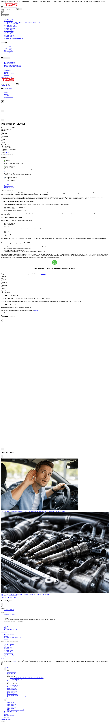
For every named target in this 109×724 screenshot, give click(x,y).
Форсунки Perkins (8, 31)
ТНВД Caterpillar (8, 51)
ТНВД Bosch (7, 46)
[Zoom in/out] (4, 721)
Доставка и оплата (9, 73)
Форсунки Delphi (8, 29)
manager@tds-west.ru (9, 614)
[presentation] (1, 111)
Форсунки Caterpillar (9, 28)
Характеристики (8, 186)
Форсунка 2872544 (12, 26)
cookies (15, 661)
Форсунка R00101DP (13, 23)
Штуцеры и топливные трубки (12, 66)
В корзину (3, 157)
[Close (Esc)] (1, 721)
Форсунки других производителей (13, 38)
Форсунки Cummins (9, 25)
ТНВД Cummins (8, 48)
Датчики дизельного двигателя (12, 65)
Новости (6, 72)
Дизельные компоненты (10, 711)
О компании (7, 70)
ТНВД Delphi (7, 49)
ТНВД (6, 698)
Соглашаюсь (104, 661)
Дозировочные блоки (9, 63)
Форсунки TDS (8, 21)
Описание (6, 184)
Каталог (3, 623)
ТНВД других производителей (12, 53)
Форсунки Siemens (9, 32)
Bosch (7, 152)
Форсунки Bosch (8, 19)
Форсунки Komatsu (9, 35)
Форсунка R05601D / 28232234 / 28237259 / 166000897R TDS (23, 22)
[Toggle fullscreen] (3, 721)
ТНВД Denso (7, 52)
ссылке (36, 310)
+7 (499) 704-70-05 (9, 610)
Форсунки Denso (8, 33)
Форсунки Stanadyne (9, 36)
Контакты (6, 75)
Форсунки (7, 667)
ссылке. (43, 274)
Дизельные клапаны (9, 62)
